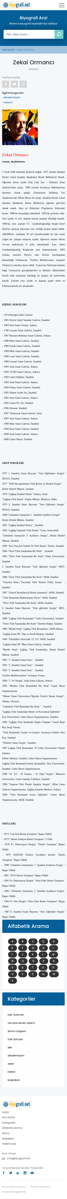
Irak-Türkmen (16, 1015)
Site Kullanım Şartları (14, 1186)
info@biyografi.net (18, 1158)
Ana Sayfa (8, 1117)
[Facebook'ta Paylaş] (5, 84)
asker (11, 1064)
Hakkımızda (9, 1144)
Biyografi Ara (16, 5)
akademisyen (16, 1055)
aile (10, 1047)
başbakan (14, 1080)
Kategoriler (9, 1122)
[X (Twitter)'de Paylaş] (14, 84)
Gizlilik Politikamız (40, 1186)
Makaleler (8, 1138)
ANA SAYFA (8, 49)
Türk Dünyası (15, 1039)
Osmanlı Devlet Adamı (21, 1023)
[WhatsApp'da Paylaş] (23, 84)
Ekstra (5, 1133)
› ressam (7, 102)
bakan (11, 1072)
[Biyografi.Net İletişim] (16, 1104)
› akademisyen (11, 97)
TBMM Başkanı (17, 1031)
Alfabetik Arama (12, 1128)
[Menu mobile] (61, 6)
